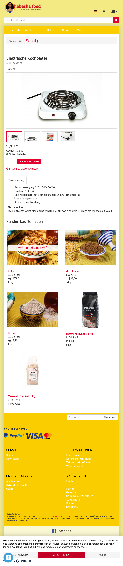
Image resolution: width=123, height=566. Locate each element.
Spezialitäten (73, 499)
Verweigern (21, 554)
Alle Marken (13, 481)
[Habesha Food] (22, 7)
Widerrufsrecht (74, 466)
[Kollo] (32, 247)
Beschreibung (16, 180)
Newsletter (12, 458)
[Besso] (32, 309)
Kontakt (10, 455)
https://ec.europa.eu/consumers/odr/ (50, 516)
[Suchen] (116, 20)
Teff (39, 30)
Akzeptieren (61, 554)
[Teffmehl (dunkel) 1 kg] (32, 372)
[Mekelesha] (90, 247)
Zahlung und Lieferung (78, 462)
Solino (9, 488)
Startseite (14, 30)
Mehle (28, 30)
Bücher (70, 503)
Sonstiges (72, 507)
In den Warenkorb (30, 161)
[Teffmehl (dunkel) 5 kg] (90, 310)
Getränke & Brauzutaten (79, 496)
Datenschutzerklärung (78, 458)
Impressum (72, 455)
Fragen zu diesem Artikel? (23, 168)
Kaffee (51, 30)
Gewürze (67, 30)
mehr (102, 554)
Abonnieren (110, 417)
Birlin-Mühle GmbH (16, 485)
